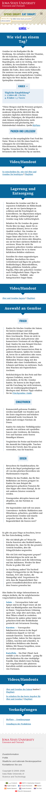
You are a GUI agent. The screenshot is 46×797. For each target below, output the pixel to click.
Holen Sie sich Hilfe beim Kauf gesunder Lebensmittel (16, 20)
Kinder (21, 86)
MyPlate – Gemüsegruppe (18, 719)
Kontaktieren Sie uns (12, 764)
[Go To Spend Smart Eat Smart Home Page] (18, 4)
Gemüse (22, 28)
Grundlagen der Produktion (18, 724)
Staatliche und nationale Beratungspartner (21, 761)
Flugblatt (29, 174)
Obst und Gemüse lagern (13, 298)
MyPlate (36, 125)
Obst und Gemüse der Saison (19, 689)
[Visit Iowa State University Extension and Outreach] (23, 740)
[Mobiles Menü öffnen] (41, 14)
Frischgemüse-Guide (22, 393)
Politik (5, 757)
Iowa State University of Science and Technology (14, 775)
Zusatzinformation (10, 754)
